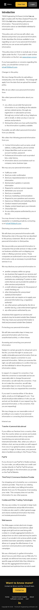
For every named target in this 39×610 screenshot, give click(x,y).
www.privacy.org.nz (29, 57)
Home (7, 597)
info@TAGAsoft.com (9, 67)
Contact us (19, 590)
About (32, 597)
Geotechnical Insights (19, 597)
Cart (27, 599)
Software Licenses (16, 599)
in (19, 603)
